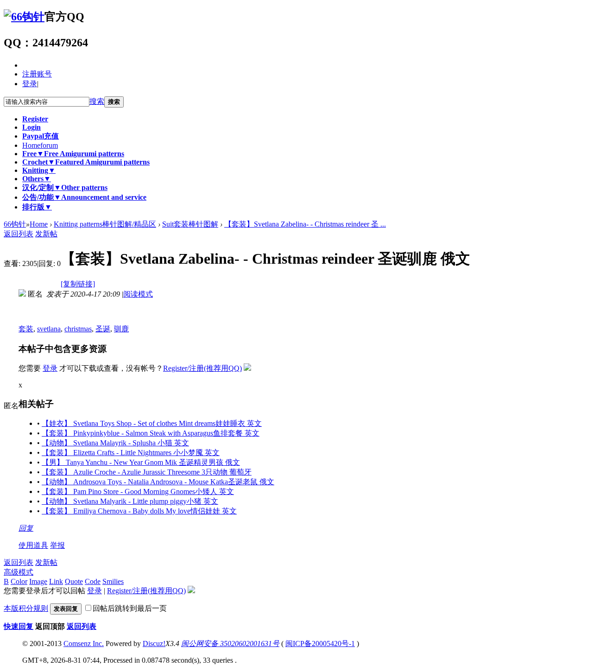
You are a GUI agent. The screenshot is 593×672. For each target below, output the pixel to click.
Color (19, 581)
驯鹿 (121, 329)
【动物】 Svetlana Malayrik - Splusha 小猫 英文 (115, 443)
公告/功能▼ (84, 197)
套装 (26, 329)
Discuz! (154, 643)
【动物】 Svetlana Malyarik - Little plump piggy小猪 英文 (130, 501)
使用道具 (33, 545)
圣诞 (102, 329)
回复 (26, 528)
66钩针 (15, 224)
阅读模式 (138, 294)
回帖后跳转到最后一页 (130, 608)
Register (35, 119)
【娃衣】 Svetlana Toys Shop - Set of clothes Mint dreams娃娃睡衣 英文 (152, 423)
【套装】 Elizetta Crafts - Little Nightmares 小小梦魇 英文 (131, 452)
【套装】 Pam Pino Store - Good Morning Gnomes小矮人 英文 (138, 491)
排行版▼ (37, 207)
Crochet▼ (86, 162)
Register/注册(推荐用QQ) (202, 368)
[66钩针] (24, 16)
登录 (29, 84)
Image (38, 581)
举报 (57, 545)
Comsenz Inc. (83, 643)
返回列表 (18, 234)
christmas (78, 329)
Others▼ (36, 179)
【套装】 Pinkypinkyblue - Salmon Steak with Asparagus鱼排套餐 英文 (150, 433)
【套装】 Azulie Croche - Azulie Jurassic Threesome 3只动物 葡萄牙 (147, 472)
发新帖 (46, 234)
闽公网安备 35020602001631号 (230, 643)
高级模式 (18, 572)
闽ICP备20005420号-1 (320, 643)
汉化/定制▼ (64, 187)
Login (31, 127)
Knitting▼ (39, 170)
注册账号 (37, 74)
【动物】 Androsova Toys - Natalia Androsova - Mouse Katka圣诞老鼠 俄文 (158, 482)
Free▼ (73, 154)
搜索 (96, 101)
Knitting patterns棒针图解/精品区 (105, 224)
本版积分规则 (26, 608)
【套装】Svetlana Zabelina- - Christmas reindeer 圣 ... (305, 224)
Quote (74, 581)
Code (93, 581)
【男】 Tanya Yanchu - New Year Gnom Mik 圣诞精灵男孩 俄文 (141, 462)
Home (40, 145)
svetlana (49, 329)
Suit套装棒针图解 (190, 224)
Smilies (113, 581)
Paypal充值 (40, 136)
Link (56, 581)
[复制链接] (78, 284)
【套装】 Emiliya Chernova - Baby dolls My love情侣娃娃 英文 (139, 511)
